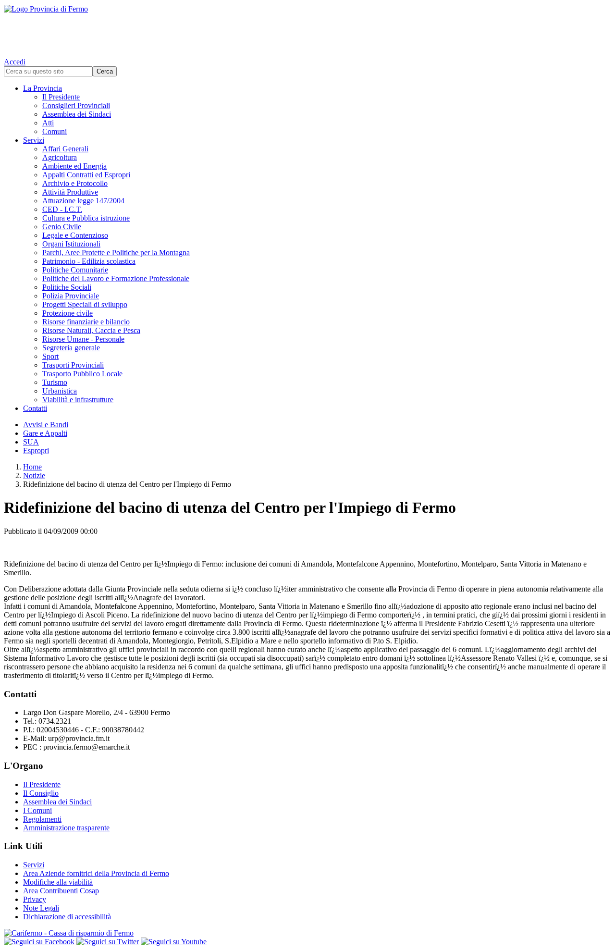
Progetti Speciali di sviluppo (84, 304)
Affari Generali (65, 149)
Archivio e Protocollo (75, 183)
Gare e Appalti (45, 433)
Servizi (33, 140)
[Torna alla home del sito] (307, 29)
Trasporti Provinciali (73, 365)
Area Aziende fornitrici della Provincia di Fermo (96, 873)
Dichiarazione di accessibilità (67, 917)
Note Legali (41, 908)
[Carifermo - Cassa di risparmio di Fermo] (307, 933)
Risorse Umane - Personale (83, 339)
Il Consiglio (41, 793)
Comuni (54, 131)
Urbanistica (59, 391)
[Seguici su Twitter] (107, 942)
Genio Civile (61, 226)
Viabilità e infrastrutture (77, 399)
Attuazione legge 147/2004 (83, 201)
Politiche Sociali (66, 287)
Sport (50, 356)
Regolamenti (42, 819)
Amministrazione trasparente (66, 828)
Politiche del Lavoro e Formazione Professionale (115, 278)
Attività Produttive (70, 192)
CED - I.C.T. (62, 209)
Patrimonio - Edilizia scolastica (88, 261)
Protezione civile (67, 313)
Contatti (35, 408)
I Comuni (37, 810)
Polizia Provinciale (70, 296)
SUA (31, 442)
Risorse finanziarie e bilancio (86, 322)
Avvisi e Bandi (45, 424)
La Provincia (42, 88)
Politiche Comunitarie (75, 270)
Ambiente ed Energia (74, 166)
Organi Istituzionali (71, 244)
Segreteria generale (71, 348)
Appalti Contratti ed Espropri (86, 175)
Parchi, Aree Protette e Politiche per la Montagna (116, 252)
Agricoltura (59, 157)
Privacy (34, 899)
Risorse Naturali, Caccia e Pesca (91, 330)
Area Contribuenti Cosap (61, 891)
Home (32, 467)
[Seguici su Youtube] (174, 942)
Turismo (54, 382)
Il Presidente (61, 97)
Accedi (14, 62)
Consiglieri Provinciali (76, 105)
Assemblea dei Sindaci (76, 114)
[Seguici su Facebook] (39, 942)
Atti (48, 123)
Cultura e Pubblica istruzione (86, 218)
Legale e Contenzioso (75, 235)
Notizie (34, 475)
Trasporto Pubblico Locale (82, 374)
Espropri (36, 450)
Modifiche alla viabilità (58, 882)
